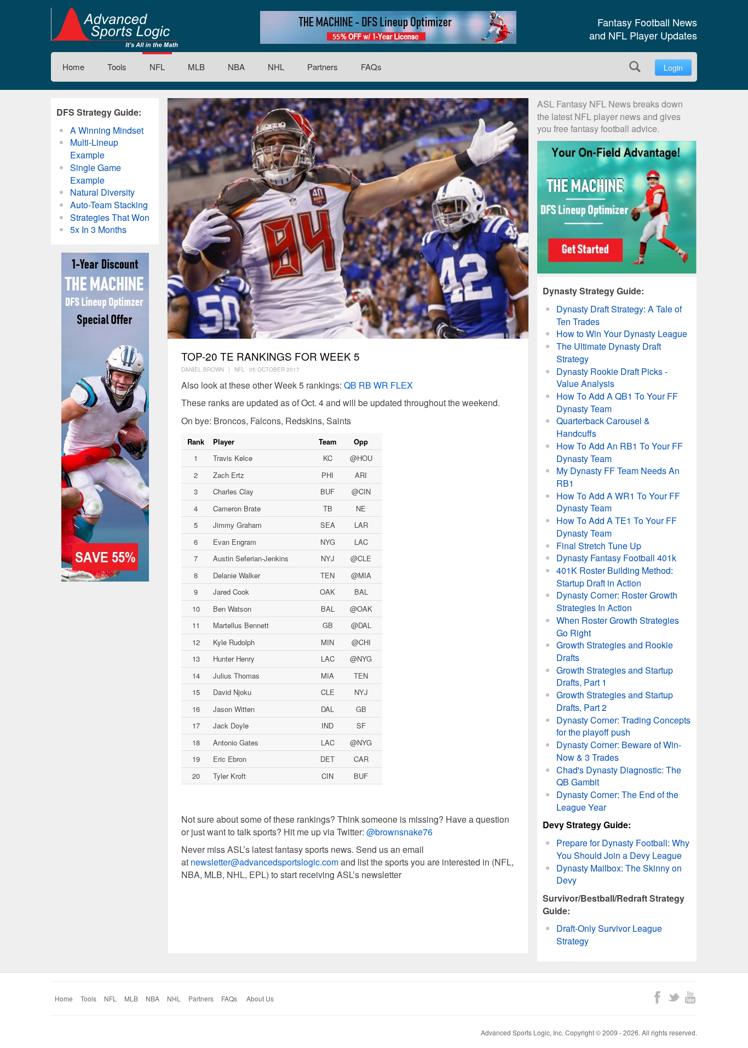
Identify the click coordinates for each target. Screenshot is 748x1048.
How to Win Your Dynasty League (621, 333)
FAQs (371, 66)
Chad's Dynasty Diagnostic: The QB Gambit (618, 776)
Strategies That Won (109, 217)
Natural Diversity (102, 192)
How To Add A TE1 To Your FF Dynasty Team (616, 526)
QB (350, 385)
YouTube (690, 997)
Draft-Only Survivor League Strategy (609, 934)
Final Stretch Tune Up (598, 545)
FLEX (401, 385)
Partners (322, 66)
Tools (116, 66)
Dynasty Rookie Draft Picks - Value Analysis (612, 377)
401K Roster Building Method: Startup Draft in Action (614, 576)
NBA (236, 66)
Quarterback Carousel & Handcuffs (603, 427)
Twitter (674, 997)
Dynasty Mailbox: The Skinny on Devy (619, 874)
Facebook (657, 997)
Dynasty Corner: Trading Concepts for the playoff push (623, 726)
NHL (276, 66)
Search (634, 66)
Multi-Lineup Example (94, 148)
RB (363, 385)
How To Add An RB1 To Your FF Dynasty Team (619, 452)
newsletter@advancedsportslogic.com (264, 862)
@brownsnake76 (399, 831)
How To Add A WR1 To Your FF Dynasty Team (618, 502)
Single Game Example (95, 173)
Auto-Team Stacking (109, 204)
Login (673, 67)
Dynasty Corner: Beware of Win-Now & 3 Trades (618, 751)
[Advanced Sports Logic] (114, 27)
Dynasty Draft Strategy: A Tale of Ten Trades (619, 315)
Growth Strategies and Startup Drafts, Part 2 (614, 701)
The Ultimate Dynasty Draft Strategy (608, 352)
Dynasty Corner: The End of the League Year (617, 800)
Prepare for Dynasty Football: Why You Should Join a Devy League (622, 849)
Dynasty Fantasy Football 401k (616, 557)
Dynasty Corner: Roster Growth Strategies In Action (616, 601)
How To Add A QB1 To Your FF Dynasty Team (617, 402)
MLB (196, 66)
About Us (260, 998)
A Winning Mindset (106, 130)
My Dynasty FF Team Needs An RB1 (618, 476)
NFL (157, 66)
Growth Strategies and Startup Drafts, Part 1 (614, 676)
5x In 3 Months (98, 229)
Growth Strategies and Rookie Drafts (614, 651)
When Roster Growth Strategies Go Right (617, 626)
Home (73, 66)
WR (380, 385)
